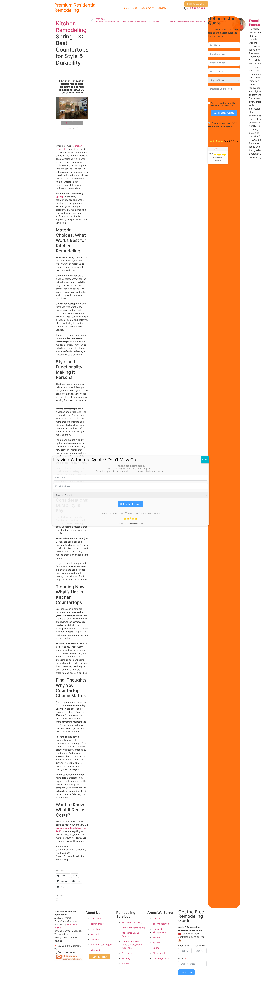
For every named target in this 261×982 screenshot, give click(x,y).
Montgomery (159, 932)
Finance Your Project (101, 944)
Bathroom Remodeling (133, 927)
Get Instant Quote (224, 112)
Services (162, 8)
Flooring (126, 963)
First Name (183, 945)
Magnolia (157, 937)
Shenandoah (159, 953)
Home (125, 8)
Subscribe (186, 972)
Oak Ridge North (161, 958)
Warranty (95, 934)
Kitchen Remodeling (71, 26)
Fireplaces (127, 953)
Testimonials (97, 923)
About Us (146, 8)
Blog (135, 8)
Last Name (199, 945)
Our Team (96, 918)
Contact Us (96, 939)
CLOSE (205, 460)
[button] (147, 8)
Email (181, 958)
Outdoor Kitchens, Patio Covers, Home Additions (132, 944)
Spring (59, 196)
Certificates (97, 929)
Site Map (95, 949)
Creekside (158, 929)
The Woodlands (161, 923)
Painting (126, 958)
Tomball (157, 942)
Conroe (156, 918)
